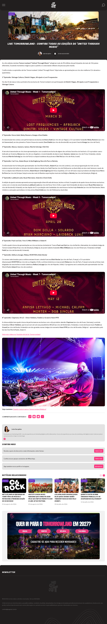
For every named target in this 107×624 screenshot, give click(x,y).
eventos (66, 603)
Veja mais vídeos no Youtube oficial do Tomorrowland (21, 334)
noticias (31, 603)
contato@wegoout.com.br (9, 609)
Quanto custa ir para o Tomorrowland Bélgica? (29, 409)
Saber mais (98, 451)
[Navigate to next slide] (104, 475)
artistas (43, 603)
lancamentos (49, 603)
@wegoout (98, 466)
